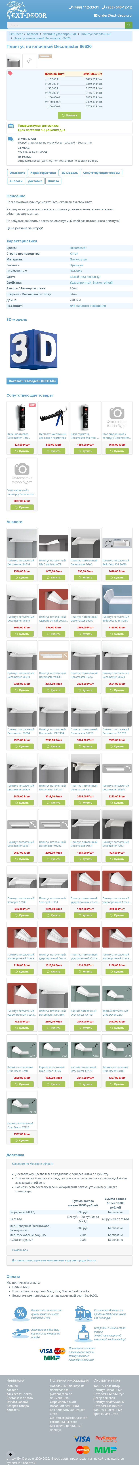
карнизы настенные (107, 1410)
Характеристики (43, 173)
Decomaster (78, 248)
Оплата (53, 181)
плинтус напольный (107, 1390)
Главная (12, 1386)
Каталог (12, 1390)
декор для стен (104, 1398)
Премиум (76, 265)
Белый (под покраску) (85, 277)
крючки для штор (105, 1414)
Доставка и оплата (20, 1398)
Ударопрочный (80, 283)
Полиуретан (78, 259)
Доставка (35, 181)
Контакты (13, 1410)
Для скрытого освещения (88, 306)
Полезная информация (69, 1380)
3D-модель (70, 173)
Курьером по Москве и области (32, 1163)
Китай (74, 254)
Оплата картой (17, 1402)
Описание (17, 173)
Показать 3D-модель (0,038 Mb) (32, 381)
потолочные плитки (107, 1406)
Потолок (76, 271)
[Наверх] (10, 1455)
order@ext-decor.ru (115, 15)
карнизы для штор (106, 1386)
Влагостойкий (103, 283)
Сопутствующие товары (101, 173)
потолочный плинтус (108, 1394)
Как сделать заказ (19, 1394)
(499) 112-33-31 (86, 7)
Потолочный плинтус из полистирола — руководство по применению (67, 1392)
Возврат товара (18, 1406)
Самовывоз (20, 1250)
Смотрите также (106, 1380)
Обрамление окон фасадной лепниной (64, 1404)
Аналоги (16, 181)
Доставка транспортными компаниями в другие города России (54, 1260)
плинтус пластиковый (109, 1402)
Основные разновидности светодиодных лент (68, 1420)
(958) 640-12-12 (119, 7)
